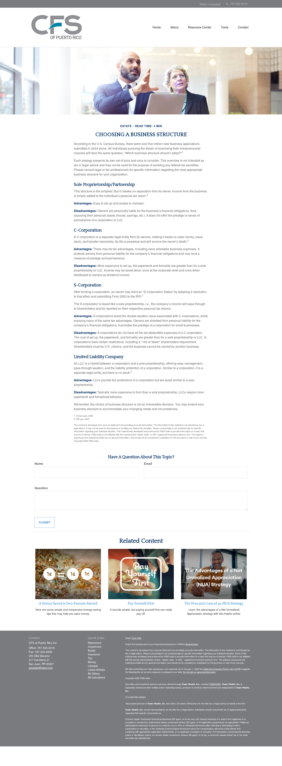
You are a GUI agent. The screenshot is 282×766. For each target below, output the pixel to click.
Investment (94, 647)
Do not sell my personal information (199, 671)
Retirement (94, 643)
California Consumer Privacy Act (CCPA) (222, 668)
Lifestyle (93, 666)
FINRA (212, 684)
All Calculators (96, 677)
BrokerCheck (192, 644)
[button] (174, 27)
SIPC (218, 684)
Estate (92, 650)
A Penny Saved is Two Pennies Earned (68, 604)
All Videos (94, 673)
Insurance (94, 654)
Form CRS (136, 637)
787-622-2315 (238, 4)
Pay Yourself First (141, 604)
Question (41, 488)
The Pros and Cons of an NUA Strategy (213, 604)
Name (39, 464)
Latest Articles (96, 670)
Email (148, 464)
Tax (90, 658)
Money (92, 662)
